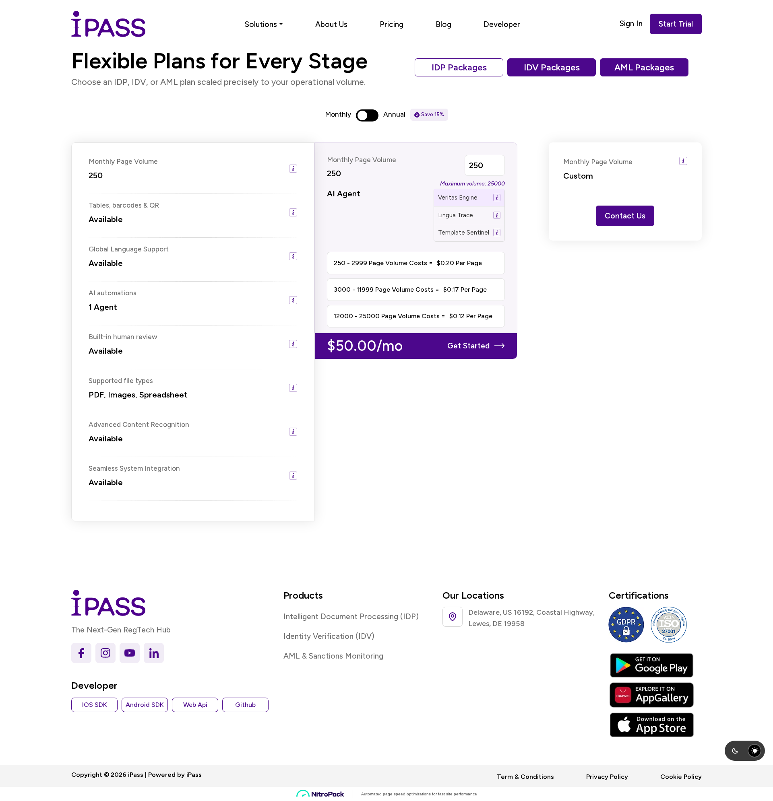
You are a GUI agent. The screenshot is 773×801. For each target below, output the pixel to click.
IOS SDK (94, 704)
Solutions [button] (261, 24)
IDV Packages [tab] (552, 67)
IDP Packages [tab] (459, 67)
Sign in (631, 23)
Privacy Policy (607, 776)
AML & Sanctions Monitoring (333, 656)
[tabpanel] (386, 331)
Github (245, 704)
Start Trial (676, 24)
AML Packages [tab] (644, 67)
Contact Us (625, 215)
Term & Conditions (525, 776)
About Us (331, 24)
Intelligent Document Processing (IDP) (351, 616)
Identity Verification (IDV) (328, 636)
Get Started (468, 345)
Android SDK (145, 704)
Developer (502, 24)
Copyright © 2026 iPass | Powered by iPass (136, 774)
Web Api (195, 704)
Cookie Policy (681, 776)
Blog (443, 24)
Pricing (391, 24)
